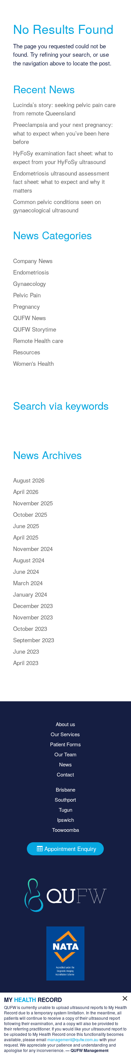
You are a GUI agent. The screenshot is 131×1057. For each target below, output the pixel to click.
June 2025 (26, 525)
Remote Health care (38, 340)
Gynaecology (29, 283)
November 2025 (33, 503)
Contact (65, 774)
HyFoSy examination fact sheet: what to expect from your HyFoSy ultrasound (63, 157)
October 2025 (30, 514)
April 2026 (25, 491)
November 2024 (33, 548)
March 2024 (28, 582)
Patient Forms (65, 744)
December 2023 (33, 605)
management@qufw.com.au (72, 1039)
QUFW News (29, 317)
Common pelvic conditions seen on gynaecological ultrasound (57, 205)
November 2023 (33, 617)
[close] (125, 999)
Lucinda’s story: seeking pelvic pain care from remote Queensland (64, 108)
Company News (33, 260)
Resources (26, 352)
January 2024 (30, 594)
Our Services (65, 734)
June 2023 (26, 651)
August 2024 (28, 560)
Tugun (65, 809)
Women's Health (33, 363)
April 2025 (25, 537)
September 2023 (33, 640)
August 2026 (28, 480)
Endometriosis (31, 272)
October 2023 (30, 628)
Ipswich (65, 819)
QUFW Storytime (34, 329)
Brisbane (65, 789)
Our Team (65, 754)
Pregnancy (26, 306)
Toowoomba (65, 829)
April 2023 (25, 662)
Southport (65, 799)
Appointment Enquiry (70, 848)
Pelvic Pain (27, 295)
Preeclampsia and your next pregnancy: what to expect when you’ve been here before (63, 133)
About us (65, 723)
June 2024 (26, 571)
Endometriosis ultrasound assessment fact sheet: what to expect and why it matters (61, 181)
